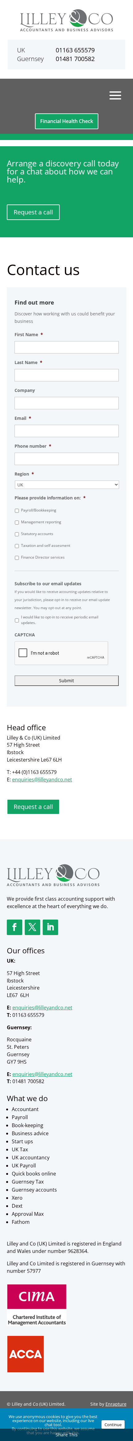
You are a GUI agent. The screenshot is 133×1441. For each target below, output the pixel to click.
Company (25, 390)
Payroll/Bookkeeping (38, 510)
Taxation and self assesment (45, 545)
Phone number (33, 446)
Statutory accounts (37, 533)
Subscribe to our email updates (48, 584)
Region (24, 474)
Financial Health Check (66, 121)
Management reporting (41, 522)
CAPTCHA (25, 635)
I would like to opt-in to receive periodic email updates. (59, 619)
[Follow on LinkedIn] (50, 927)
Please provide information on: (50, 498)
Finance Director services (43, 557)
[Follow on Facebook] (14, 927)
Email (23, 418)
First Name (29, 334)
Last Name (28, 362)
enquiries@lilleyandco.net (42, 779)
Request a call (33, 212)
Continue (113, 1424)
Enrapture (116, 1404)
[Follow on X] (32, 927)
